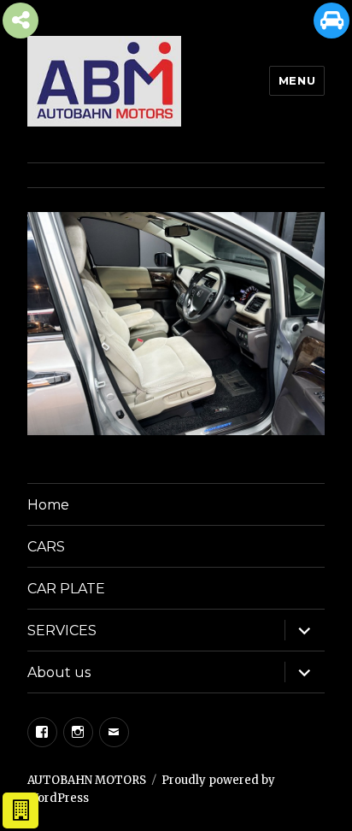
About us (59, 672)
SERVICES (62, 630)
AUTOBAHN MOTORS (86, 780)
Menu (297, 80)
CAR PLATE (66, 589)
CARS (46, 547)
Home (48, 505)
